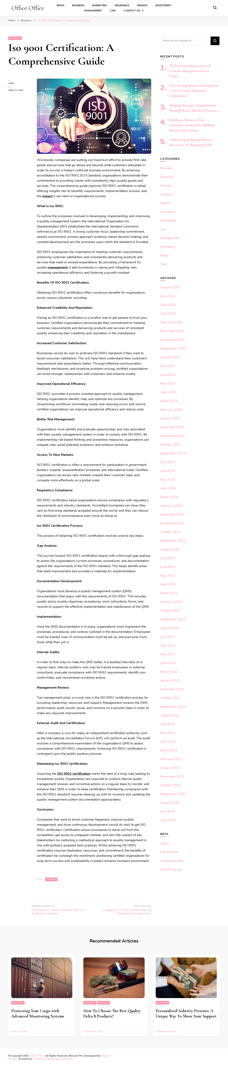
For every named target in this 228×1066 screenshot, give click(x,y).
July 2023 (167, 558)
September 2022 (172, 619)
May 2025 (167, 383)
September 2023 (172, 541)
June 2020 (167, 820)
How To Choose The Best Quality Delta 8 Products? (112, 1013)
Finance (142, 5)
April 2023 (168, 584)
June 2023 (167, 567)
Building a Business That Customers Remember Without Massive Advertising (191, 125)
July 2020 (167, 811)
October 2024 (170, 444)
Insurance (122, 5)
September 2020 (172, 794)
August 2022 (170, 628)
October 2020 (170, 785)
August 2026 (170, 287)
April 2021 (168, 741)
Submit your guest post (60, 1058)
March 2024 (169, 497)
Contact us (132, 10)
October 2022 (170, 610)
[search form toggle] (215, 7)
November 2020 (172, 776)
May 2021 (167, 733)
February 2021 (171, 759)
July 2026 (167, 296)
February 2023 (171, 602)
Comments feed (171, 861)
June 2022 (167, 645)
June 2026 (167, 305)
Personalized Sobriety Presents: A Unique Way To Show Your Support (186, 1013)
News (60, 5)
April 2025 (168, 392)
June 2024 (167, 471)
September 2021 (172, 706)
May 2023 (167, 575)
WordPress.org (171, 869)
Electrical (166, 177)
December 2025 (172, 331)
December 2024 (172, 427)
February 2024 (171, 506)
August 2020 (170, 803)
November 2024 (172, 436)
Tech (163, 264)
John (11, 83)
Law (113, 10)
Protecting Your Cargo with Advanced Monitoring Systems (37, 1013)
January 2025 (170, 418)
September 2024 (172, 453)
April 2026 (168, 313)
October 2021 (170, 698)
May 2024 (167, 479)
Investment (163, 5)
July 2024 (167, 462)
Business (78, 5)
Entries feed (169, 852)
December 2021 (172, 689)
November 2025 (172, 340)
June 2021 (167, 724)
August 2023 (170, 549)
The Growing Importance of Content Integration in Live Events (189, 71)
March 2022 (169, 672)
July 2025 (167, 366)
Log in (164, 843)
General (51, 879)
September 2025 (172, 348)
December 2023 (172, 514)
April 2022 (168, 663)
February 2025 (171, 410)
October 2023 (170, 532)
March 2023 (169, 593)
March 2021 (169, 750)
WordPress (39, 1058)
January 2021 (170, 768)
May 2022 (167, 654)
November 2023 (172, 523)
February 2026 (171, 322)
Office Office (27, 8)
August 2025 (170, 357)
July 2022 (167, 637)
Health (165, 203)
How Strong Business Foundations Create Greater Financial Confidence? (194, 90)
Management (93, 10)
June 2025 (167, 375)
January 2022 (170, 680)
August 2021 (170, 715)
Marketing (99, 5)
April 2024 (168, 488)
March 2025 (169, 401)
